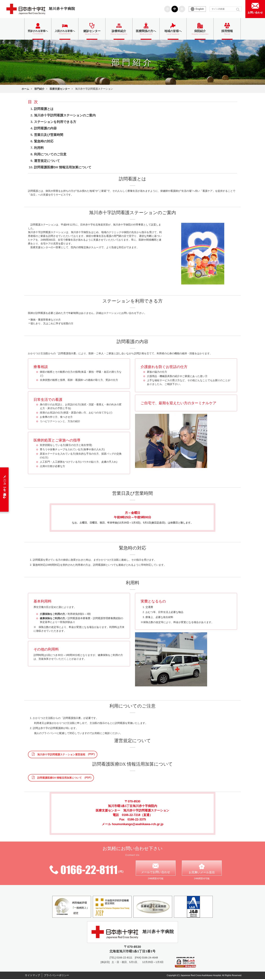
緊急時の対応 (44, 141)
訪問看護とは (44, 109)
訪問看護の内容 (45, 128)
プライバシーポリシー (56, 975)
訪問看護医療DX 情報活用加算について (62, 167)
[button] (238, 9)
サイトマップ (32, 975)
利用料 (39, 148)
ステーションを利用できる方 (55, 122)
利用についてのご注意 (50, 154)
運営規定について (47, 161)
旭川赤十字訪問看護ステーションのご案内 (65, 115)
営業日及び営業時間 (48, 135)
